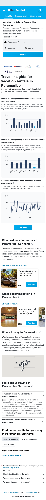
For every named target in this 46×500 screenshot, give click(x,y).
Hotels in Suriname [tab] (10, 439)
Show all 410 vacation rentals (14, 265)
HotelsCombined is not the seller (16, 474)
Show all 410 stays (10, 303)
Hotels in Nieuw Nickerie (11, 455)
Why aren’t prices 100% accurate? (16, 482)
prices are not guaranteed (11, 468)
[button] (3, 9)
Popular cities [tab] (8, 444)
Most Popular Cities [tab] (29, 439)
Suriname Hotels (15, 492)
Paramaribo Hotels (31, 492)
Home (5, 492)
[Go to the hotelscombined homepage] (16, 10)
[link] (23, 227)
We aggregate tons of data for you (16, 478)
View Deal (31, 284)
